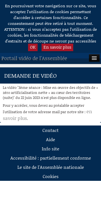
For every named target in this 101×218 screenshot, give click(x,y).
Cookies (51, 176)
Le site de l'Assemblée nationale (50, 167)
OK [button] (33, 47)
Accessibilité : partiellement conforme (50, 158)
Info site (50, 148)
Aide (50, 139)
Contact (50, 130)
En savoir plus (57, 47)
